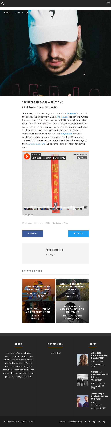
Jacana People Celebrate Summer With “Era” (99, 396)
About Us (63, 422)
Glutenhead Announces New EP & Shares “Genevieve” (99, 375)
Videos (103, 383)
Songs (41, 107)
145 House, (62, 117)
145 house (27, 223)
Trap (66, 223)
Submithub (55, 353)
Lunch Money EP (35, 144)
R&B (48, 223)
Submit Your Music (75, 422)
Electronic (97, 405)
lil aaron (39, 223)
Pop (101, 362)
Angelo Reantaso (29, 107)
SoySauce (66, 133)
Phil (94, 361)
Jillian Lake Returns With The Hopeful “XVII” (99, 355)
